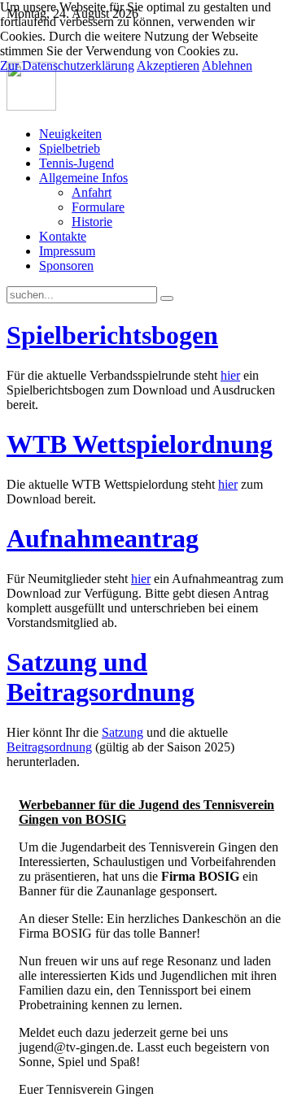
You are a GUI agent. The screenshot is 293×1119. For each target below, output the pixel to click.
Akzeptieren (168, 65)
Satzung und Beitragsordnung (101, 677)
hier (230, 375)
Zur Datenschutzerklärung (67, 65)
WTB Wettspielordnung (140, 444)
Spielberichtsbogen (112, 335)
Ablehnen (227, 65)
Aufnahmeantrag (103, 538)
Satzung (122, 732)
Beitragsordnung (49, 747)
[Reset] (166, 298)
